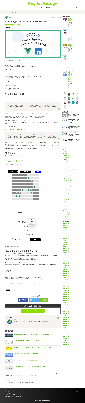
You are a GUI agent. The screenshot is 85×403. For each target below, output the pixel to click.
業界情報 (65, 165)
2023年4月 (65, 296)
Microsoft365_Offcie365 (68, 184)
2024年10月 (65, 261)
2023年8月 (65, 288)
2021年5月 (65, 344)
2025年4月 (65, 250)
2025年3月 (65, 252)
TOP (6, 12)
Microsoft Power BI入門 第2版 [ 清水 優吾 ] (70, 46)
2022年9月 (65, 311)
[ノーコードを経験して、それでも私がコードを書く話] (22, 344)
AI (28, 8)
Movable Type (66, 212)
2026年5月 (65, 227)
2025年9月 (65, 242)
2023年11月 (65, 282)
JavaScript (8, 24)
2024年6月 (65, 269)
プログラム (71, 8)
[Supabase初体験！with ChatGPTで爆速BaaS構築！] (22, 357)
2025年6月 (65, 248)
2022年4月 (65, 321)
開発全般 (48, 8)
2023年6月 (65, 292)
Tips (64, 187)
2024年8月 (65, 265)
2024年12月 (65, 259)
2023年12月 (65, 280)
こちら (14, 155)
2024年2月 (65, 275)
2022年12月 (65, 305)
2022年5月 (65, 319)
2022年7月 (65, 315)
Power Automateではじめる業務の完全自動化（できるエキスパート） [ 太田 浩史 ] (70, 32)
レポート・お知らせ (39, 8)
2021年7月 (65, 340)
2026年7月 (65, 223)
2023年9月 (65, 286)
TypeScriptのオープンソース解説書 (12, 129)
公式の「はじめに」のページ (11, 100)
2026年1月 (65, 236)
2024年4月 (65, 271)
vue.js (12, 24)
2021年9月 (65, 336)
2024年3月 (65, 273)
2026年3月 (65, 232)
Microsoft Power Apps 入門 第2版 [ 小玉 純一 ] (70, 20)
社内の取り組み (66, 157)
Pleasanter (66, 193)
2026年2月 (65, 234)
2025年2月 (65, 255)
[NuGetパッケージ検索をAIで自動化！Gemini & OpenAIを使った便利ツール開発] (28, 350)
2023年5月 (65, 294)
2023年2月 (65, 300)
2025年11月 (65, 238)
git (64, 191)
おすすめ (65, 161)
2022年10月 (65, 309)
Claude (65, 151)
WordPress (66, 214)
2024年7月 (65, 267)
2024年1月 (65, 277)
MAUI (65, 205)
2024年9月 (65, 263)
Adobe (65, 218)
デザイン (78, 8)
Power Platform (67, 180)
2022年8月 (65, 313)
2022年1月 (65, 327)
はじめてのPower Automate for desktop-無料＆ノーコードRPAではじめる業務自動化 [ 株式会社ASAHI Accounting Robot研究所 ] (70, 77)
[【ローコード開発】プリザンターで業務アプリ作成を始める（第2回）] (26, 370)
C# (64, 208)
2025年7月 (65, 246)
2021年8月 (65, 338)
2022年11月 (65, 307)
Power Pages (66, 182)
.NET (65, 195)
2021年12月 (65, 330)
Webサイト (66, 216)
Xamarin (65, 206)
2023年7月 (65, 290)
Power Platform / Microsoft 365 (59, 8)
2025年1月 (65, 257)
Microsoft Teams (67, 178)
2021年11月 (65, 332)
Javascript (66, 203)
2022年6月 (65, 317)
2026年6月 (65, 225)
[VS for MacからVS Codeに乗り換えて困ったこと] (21, 363)
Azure (32, 8)
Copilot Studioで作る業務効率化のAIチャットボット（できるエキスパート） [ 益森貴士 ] (70, 59)
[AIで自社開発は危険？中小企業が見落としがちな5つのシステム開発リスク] (27, 337)
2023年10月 (65, 284)
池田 (10, 17)
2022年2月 (65, 325)
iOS (64, 197)
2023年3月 (65, 298)
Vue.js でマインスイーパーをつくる (12, 161)
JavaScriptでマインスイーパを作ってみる (14, 160)
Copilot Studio (66, 171)
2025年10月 (65, 240)
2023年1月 (65, 302)
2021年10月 (65, 334)
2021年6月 (65, 342)
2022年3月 (65, 323)
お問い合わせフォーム (33, 310)
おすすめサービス (67, 186)
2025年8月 (65, 244)
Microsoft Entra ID (67, 174)
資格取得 (65, 163)
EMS (64, 172)
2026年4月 (65, 230)
